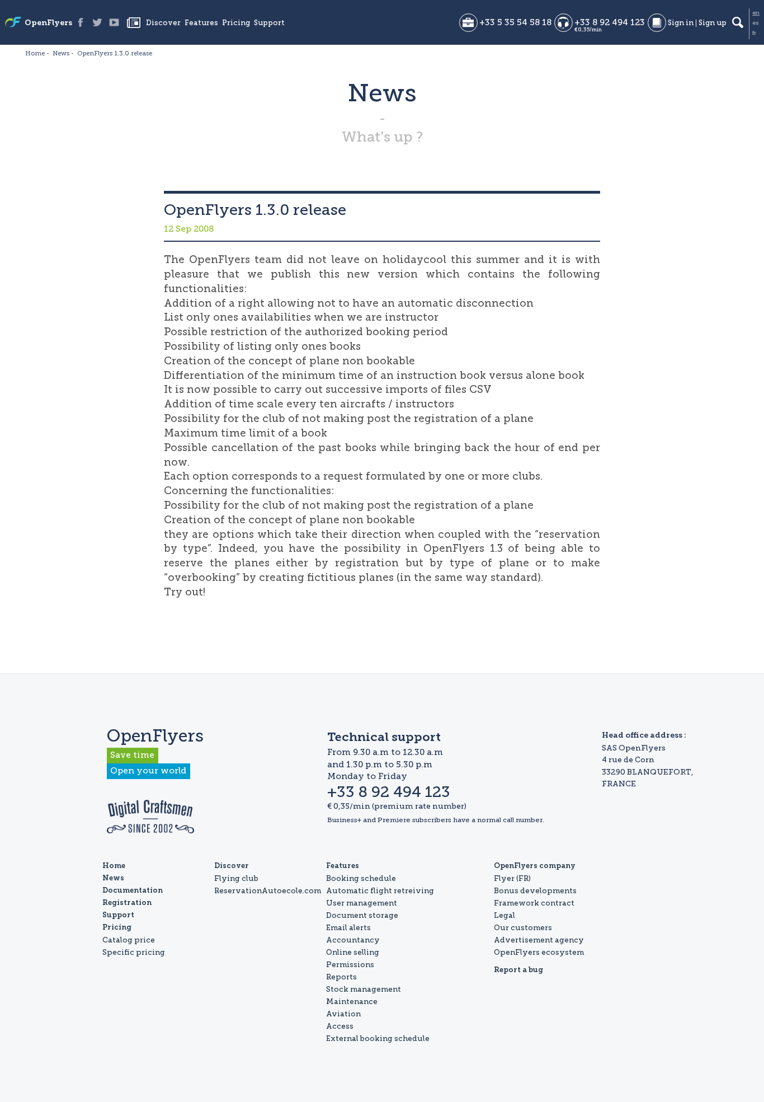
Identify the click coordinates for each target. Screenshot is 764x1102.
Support (269, 23)
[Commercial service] (468, 22)
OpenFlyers (48, 23)
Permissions (350, 964)
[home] (13, 23)
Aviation (343, 1013)
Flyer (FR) (512, 878)
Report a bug (518, 970)
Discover (163, 23)
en (756, 13)
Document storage (362, 915)
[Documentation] (657, 22)
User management (361, 902)
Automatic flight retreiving (380, 890)
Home (113, 866)
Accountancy (353, 939)
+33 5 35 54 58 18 (515, 22)
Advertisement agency (539, 939)
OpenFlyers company (535, 866)
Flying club (236, 878)
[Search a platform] (738, 22)
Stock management (363, 988)
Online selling (352, 952)
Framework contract (534, 902)
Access (339, 1025)
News (133, 22)
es (755, 23)
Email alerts (348, 927)
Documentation (132, 890)
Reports (341, 976)
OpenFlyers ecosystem (539, 952)
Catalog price (128, 939)
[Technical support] (563, 22)
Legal (504, 915)
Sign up (713, 23)
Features (201, 23)
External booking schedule (378, 1038)
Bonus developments (535, 890)
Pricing (236, 23)
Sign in (681, 23)
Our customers (523, 927)
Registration (127, 903)
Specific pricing (133, 952)
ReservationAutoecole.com (267, 890)
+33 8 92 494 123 (609, 22)
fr (754, 33)
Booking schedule (361, 878)
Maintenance (352, 1001)
